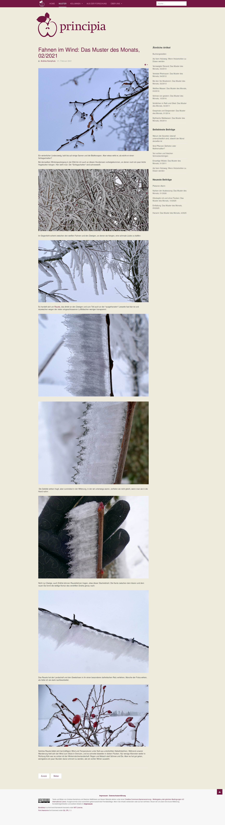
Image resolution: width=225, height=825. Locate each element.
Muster (62, 3)
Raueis (57, 306)
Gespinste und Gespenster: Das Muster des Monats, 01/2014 (169, 111)
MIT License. (78, 807)
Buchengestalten (159, 54)
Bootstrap (41, 807)
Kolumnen (75, 3)
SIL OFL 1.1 (67, 810)
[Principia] (41, 3)
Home (52, 3)
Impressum (103, 795)
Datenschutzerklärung (117, 795)
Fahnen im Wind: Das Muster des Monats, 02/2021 (89, 52)
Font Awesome (43, 810)
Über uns (115, 3)
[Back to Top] (219, 792)
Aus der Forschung (97, 3)
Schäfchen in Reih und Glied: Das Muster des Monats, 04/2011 (170, 104)
